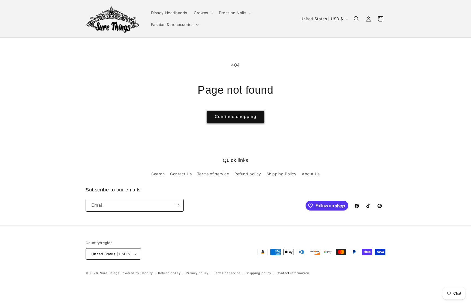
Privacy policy (197, 273)
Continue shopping (235, 116)
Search (158, 173)
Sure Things (110, 273)
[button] (203, 13)
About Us (311, 173)
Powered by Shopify (136, 273)
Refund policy (247, 173)
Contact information (293, 273)
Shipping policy (258, 273)
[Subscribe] (177, 205)
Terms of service (213, 173)
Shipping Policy (282, 173)
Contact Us (181, 173)
